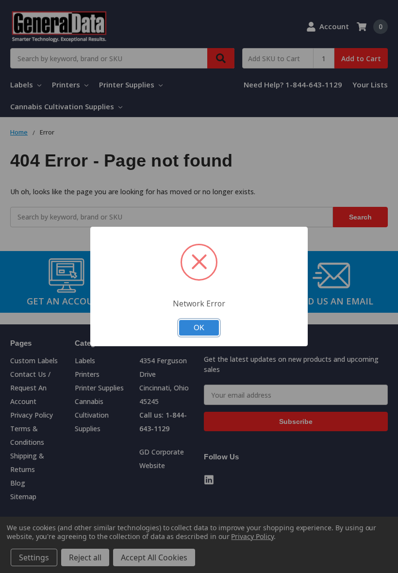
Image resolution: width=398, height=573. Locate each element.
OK (199, 328)
